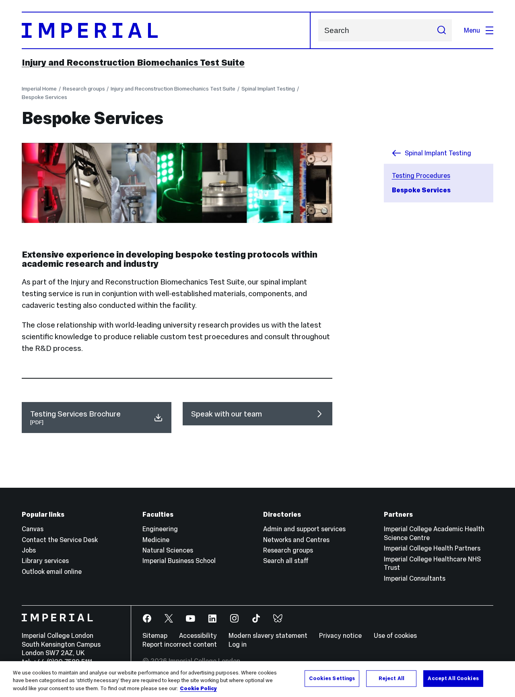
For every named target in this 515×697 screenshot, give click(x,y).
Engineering (160, 529)
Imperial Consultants (414, 578)
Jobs (29, 550)
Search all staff (286, 561)
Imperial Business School (179, 561)
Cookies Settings (332, 678)
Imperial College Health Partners (432, 548)
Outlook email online (52, 571)
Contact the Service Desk (60, 540)
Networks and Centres (296, 540)
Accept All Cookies (453, 678)
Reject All (391, 678)
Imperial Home (39, 88)
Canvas (32, 529)
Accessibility (198, 635)
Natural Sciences (167, 550)
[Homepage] (166, 30)
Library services (45, 561)
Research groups (84, 88)
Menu (472, 30)
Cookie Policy (198, 688)
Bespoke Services (44, 97)
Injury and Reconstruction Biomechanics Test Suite (133, 62)
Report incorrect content (179, 644)
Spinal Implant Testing (268, 88)
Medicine (155, 540)
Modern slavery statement (268, 635)
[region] (257, 679)
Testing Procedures (421, 175)
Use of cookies (395, 635)
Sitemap (154, 635)
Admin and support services (304, 529)
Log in (238, 644)
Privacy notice (340, 635)
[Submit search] (441, 30)
